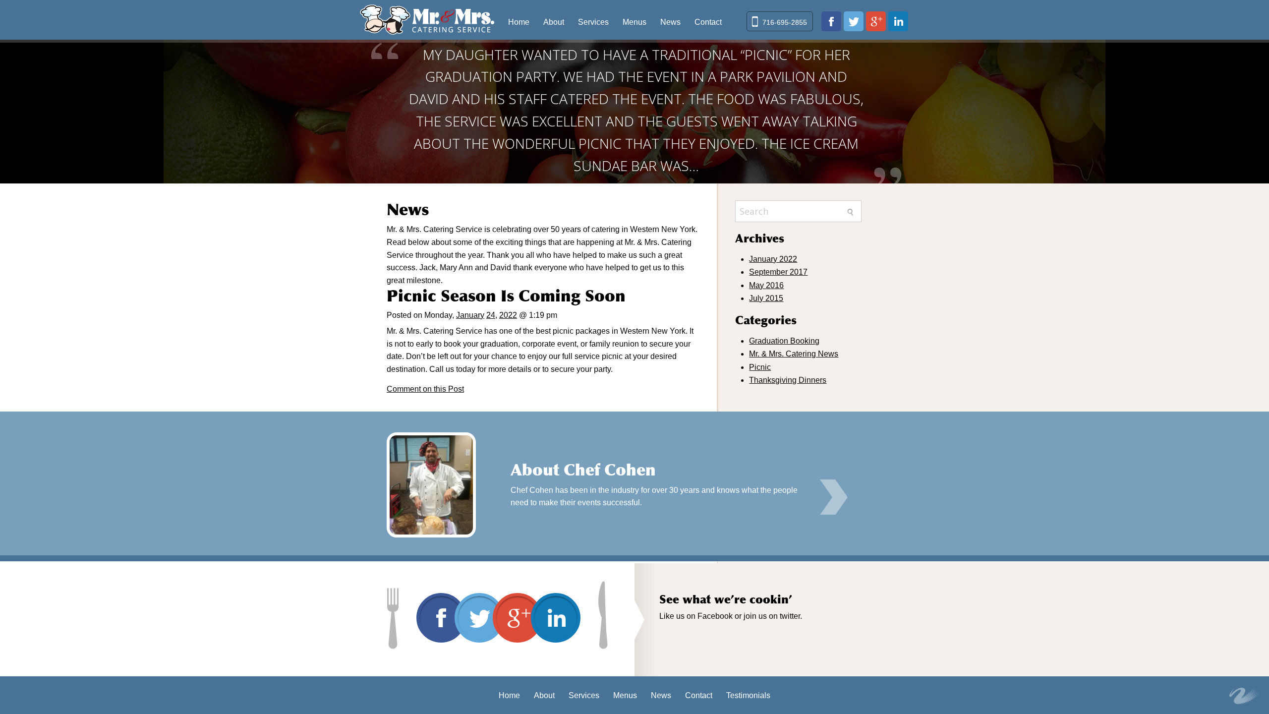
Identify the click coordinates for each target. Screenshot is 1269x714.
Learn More (834, 497)
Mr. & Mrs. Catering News (793, 354)
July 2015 (766, 298)
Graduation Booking (784, 341)
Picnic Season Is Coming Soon (506, 296)
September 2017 (778, 272)
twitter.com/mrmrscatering (854, 21)
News (670, 22)
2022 (508, 315)
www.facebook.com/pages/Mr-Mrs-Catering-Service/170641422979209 (831, 21)
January (470, 315)
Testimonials (748, 695)
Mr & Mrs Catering (427, 20)
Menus (634, 22)
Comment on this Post (425, 389)
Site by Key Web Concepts (1244, 696)
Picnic (760, 367)
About (553, 22)
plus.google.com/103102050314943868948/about (876, 21)
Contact (708, 22)
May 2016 (766, 285)
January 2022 (773, 259)
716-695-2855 (784, 22)
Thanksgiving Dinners (787, 380)
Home (518, 22)
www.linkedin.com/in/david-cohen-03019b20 (898, 21)
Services (593, 22)
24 (490, 315)
